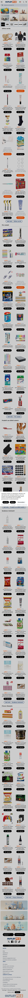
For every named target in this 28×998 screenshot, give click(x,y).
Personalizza (21, 502)
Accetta (6, 502)
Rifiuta (13, 502)
